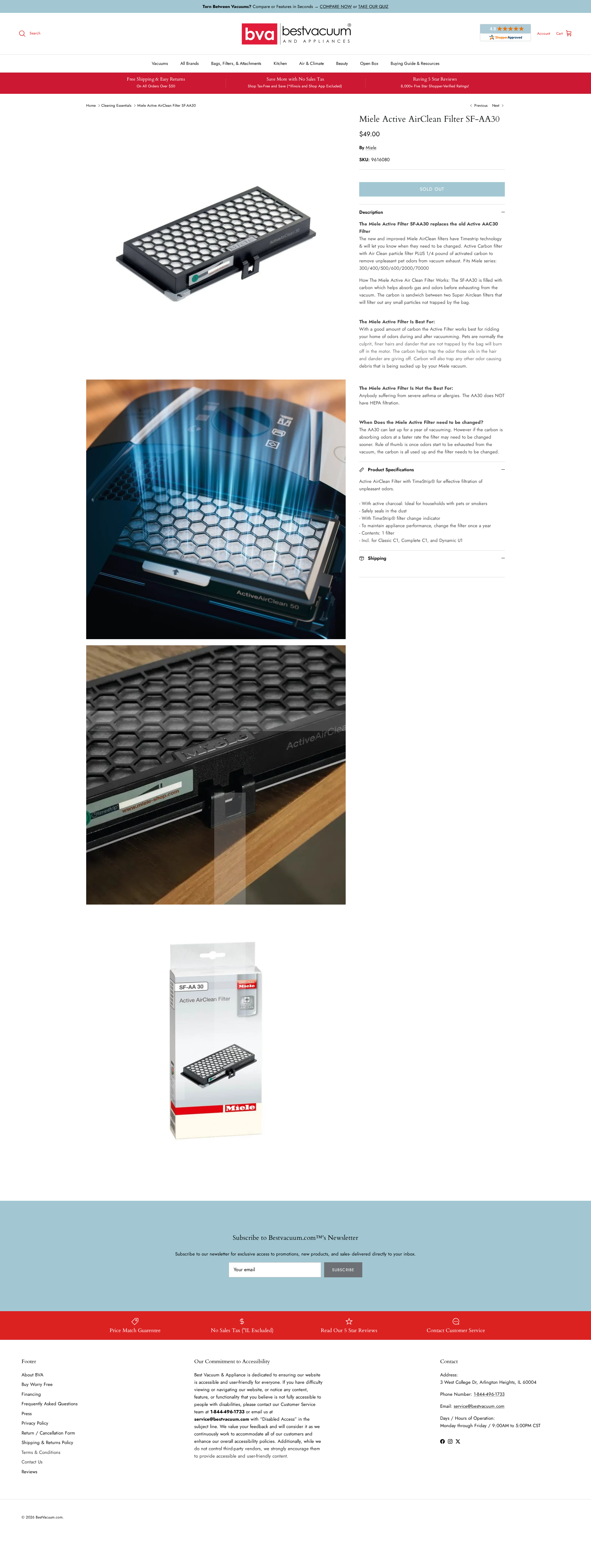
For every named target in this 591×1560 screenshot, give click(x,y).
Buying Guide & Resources (415, 63)
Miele (371, 147)
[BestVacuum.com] (295, 33)
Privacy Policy (35, 1423)
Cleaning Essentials (116, 105)
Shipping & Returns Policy (47, 1442)
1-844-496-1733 (489, 1394)
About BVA (32, 1374)
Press (27, 1413)
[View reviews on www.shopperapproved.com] (505, 33)
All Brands (189, 63)
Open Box (369, 63)
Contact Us (32, 1462)
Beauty (342, 63)
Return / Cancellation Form (48, 1433)
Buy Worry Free (37, 1384)
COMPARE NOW (336, 6)
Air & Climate (311, 63)
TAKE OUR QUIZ (373, 6)
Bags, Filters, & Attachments (236, 63)
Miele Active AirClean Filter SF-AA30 (166, 105)
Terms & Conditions (41, 1452)
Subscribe (343, 1270)
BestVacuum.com (49, 1517)
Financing (31, 1394)
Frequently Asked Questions (50, 1403)
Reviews (29, 1471)
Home (91, 105)
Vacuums (160, 63)
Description (371, 212)
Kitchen (280, 63)
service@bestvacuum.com (479, 1406)
